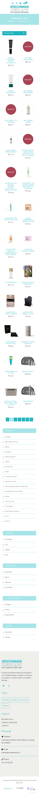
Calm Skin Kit (28, 401)
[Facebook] (3, 686)
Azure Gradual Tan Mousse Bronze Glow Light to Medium (28, 152)
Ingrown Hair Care (10, 481)
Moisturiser (8, 572)
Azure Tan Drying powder (28, 250)
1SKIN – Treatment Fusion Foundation (11, 60)
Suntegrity (8, 452)
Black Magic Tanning (11, 442)
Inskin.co (7, 521)
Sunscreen (8, 632)
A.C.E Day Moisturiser (28, 58)
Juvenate (8, 437)
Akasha (7, 461)
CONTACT (4, 726)
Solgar (7, 471)
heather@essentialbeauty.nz (10, 752)
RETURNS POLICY (7, 719)
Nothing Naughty (10, 457)
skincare (5, 700)
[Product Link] (5, 48)
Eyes (6, 555)
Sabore (7, 447)
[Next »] (31, 419)
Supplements (9, 615)
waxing (13, 700)
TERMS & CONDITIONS (9, 722)
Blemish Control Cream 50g (28, 342)
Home (11, 21)
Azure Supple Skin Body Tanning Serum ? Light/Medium (10, 252)
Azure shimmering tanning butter (28, 219)
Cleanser (8, 582)
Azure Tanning (9, 501)
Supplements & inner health (13, 491)
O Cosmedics (9, 506)
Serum (7, 577)
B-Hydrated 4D (11, 282)
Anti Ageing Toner (28, 121)
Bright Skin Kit (28, 371)
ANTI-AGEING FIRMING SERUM (10, 151)
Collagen (8, 604)
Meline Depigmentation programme (16, 486)
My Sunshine (9, 466)
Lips (6, 544)
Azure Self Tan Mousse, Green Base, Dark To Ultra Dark (28, 185)
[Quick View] (5, 45)
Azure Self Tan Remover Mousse (11, 219)
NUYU (7, 516)
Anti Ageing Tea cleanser (11, 121)
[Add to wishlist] (5, 51)
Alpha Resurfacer (10, 91)
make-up (6, 706)
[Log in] (20, 3)
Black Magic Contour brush (11, 313)
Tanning (7, 637)
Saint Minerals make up (12, 511)
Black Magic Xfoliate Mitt (11, 342)
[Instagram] (9, 686)
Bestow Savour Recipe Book (28, 283)
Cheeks (7, 550)
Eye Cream (8, 587)
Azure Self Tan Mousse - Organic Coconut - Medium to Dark (11, 186)
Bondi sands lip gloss (11, 372)
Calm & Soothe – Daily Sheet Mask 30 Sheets (10, 403)
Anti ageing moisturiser (28, 91)
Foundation (8, 539)
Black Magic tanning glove (28, 313)
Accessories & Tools (11, 476)
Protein (7, 610)
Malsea (7, 496)
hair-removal (23, 700)
